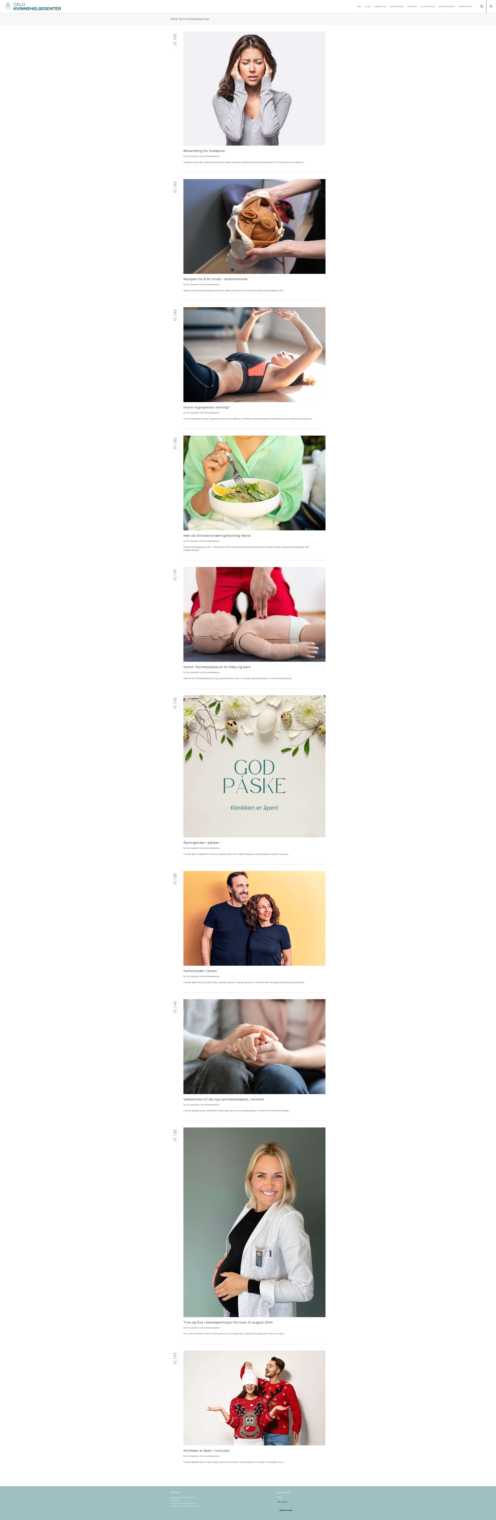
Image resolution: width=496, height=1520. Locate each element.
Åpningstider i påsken (201, 843)
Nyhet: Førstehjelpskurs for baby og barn (217, 667)
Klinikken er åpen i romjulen (206, 1451)
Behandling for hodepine (204, 151)
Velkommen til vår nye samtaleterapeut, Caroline (223, 1099)
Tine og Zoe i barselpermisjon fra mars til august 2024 (228, 1322)
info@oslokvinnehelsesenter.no (184, 1503)
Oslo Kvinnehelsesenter (210, 156)
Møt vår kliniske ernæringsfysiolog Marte (217, 535)
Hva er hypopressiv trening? (206, 407)
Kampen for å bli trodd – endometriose (215, 279)
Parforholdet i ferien (200, 971)
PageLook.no (194, 1506)
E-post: (279, 1497)
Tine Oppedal (191, 156)
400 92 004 (175, 1500)
